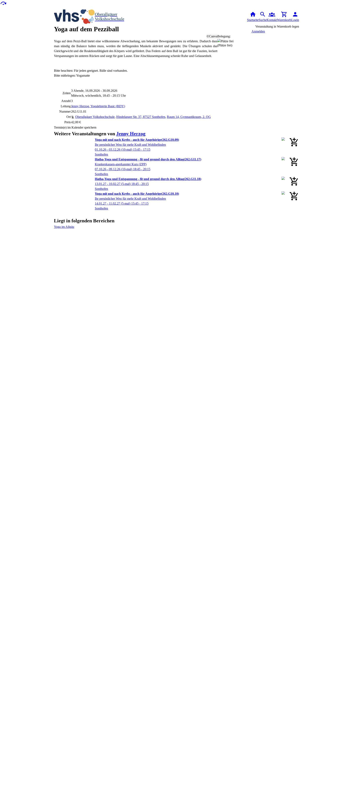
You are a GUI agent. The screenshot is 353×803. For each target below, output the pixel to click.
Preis (67, 122)
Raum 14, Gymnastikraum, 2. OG (189, 117)
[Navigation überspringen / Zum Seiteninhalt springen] (3, 3)
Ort (68, 117)
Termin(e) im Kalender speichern (75, 127)
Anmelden (258, 31)
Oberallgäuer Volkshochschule (95, 117)
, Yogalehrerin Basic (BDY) (98, 106)
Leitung (66, 106)
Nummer (65, 111)
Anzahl (66, 101)
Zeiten (67, 93)
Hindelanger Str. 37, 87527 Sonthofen (140, 117)
